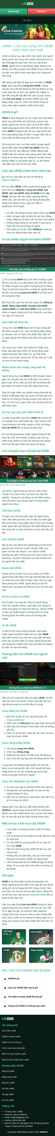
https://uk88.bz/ (20, 1114)
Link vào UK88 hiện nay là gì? (21, 987)
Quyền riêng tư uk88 (11, 1036)
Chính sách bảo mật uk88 (13, 1048)
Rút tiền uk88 (8, 1088)
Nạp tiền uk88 (8, 1082)
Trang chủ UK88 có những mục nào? (25, 1006)
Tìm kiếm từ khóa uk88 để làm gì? (23, 997)
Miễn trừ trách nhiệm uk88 (14, 1054)
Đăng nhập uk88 (9, 1077)
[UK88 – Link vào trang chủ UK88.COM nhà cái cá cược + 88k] (27, 3)
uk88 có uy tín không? (12, 1042)
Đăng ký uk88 (8, 1071)
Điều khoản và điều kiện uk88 (15, 1059)
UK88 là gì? (12, 978)
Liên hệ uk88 (8, 1100)
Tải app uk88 (7, 1094)
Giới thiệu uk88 (9, 1030)
